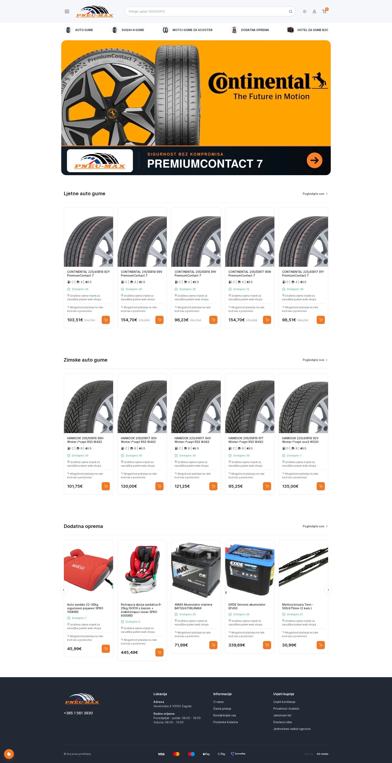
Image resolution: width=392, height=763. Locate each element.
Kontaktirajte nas (224, 715)
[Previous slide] (64, 590)
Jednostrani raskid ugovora (292, 729)
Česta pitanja (222, 708)
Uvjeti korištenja (284, 702)
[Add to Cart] (106, 320)
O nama (218, 702)
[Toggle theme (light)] (305, 11)
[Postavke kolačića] (9, 754)
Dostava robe (282, 722)
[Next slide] (328, 590)
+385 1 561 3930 (78, 713)
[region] (196, 30)
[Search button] (291, 11)
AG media (322, 753)
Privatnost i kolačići (286, 708)
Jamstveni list (282, 715)
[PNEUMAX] (196, 107)
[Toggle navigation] (67, 11)
